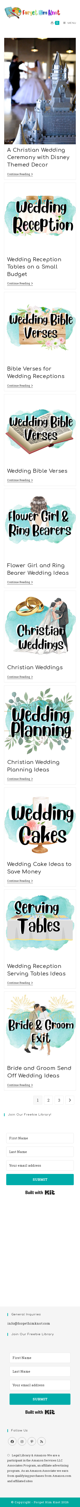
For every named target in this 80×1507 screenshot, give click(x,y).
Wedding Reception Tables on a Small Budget (34, 267)
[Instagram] (22, 1441)
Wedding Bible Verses (37, 471)
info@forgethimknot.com (28, 1323)
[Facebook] (12, 1441)
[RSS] (41, 1441)
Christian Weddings (35, 668)
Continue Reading (20, 174)
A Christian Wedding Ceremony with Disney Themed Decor (38, 157)
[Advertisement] (40, 1247)
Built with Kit (40, 1192)
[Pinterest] (32, 1441)
